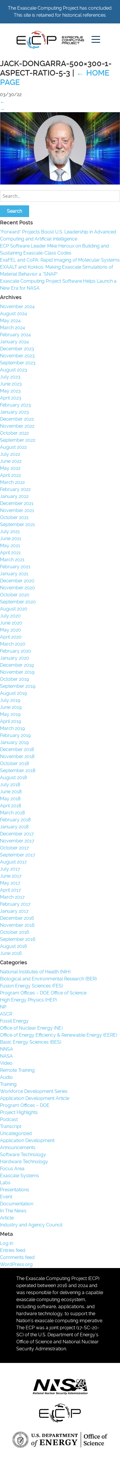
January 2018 (14, 827)
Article (7, 1218)
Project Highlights (19, 1112)
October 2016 (14, 932)
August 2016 (13, 946)
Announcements (18, 1147)
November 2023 (17, 356)
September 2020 (18, 602)
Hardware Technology (24, 1161)
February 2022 (15, 489)
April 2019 (10, 721)
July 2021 (10, 531)
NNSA (6, 1049)
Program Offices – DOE (25, 1105)
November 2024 (17, 306)
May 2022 (10, 468)
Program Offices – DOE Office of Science (43, 993)
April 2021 (10, 552)
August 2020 (13, 609)
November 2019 (17, 672)
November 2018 (17, 756)
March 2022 (12, 482)
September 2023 (18, 363)
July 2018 (10, 784)
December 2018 (17, 749)
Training (8, 1084)
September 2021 (17, 524)
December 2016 (17, 918)
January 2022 (14, 496)
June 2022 (11, 461)
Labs (5, 1182)
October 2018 (14, 763)
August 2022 (13, 447)
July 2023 (10, 377)
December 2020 (17, 580)
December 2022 (17, 419)
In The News (13, 1211)
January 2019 (14, 742)
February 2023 (15, 405)
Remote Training (17, 1070)
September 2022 (17, 440)
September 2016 (18, 939)
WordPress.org (16, 1264)
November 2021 (17, 510)
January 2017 (14, 911)
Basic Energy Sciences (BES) (30, 1042)
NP (3, 1007)
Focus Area (12, 1168)
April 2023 (10, 398)
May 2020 (10, 630)
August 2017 (13, 862)
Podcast (9, 1119)
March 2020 (12, 644)
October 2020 (14, 595)
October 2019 (14, 679)
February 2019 (15, 735)
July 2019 (10, 700)
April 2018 (10, 805)
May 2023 (10, 391)
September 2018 (17, 770)
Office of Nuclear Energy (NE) (31, 1028)
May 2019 (10, 714)
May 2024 (10, 320)
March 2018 (12, 812)
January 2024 (14, 341)
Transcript (10, 1126)
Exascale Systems (19, 1175)
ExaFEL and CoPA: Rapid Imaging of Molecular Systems (60, 260)
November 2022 (17, 426)
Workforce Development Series (34, 1091)
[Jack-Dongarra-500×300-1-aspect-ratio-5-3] (60, 183)
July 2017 (10, 869)
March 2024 (12, 327)
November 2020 (17, 588)
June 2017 (11, 876)
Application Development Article (34, 1098)
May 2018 (10, 798)
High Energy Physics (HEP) (28, 1000)
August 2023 (13, 370)
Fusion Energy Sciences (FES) (31, 986)
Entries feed (12, 1250)
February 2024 (15, 334)
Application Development (27, 1140)
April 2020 (11, 637)
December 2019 (17, 665)
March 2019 (12, 728)
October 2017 (14, 848)
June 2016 (11, 953)
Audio (6, 1077)
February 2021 (15, 566)
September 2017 (17, 855)
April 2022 (10, 475)
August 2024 (13, 313)
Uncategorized (16, 1133)
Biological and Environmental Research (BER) (48, 979)
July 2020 (10, 616)
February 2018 (15, 820)
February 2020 (15, 651)
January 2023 (14, 412)
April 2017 (10, 890)
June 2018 (11, 791)
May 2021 (10, 545)
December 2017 (17, 834)
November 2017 (17, 841)
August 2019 (13, 693)
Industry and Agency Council (31, 1225)
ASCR (6, 1014)
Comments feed (17, 1257)
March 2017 (12, 897)
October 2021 (14, 517)
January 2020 (14, 658)
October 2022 (14, 433)
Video (6, 1063)
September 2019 (17, 686)
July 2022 (10, 454)
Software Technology (23, 1154)
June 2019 (11, 707)
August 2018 (13, 777)
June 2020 (11, 623)
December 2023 (17, 349)
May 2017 (10, 883)
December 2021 (16, 503)
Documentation (16, 1204)
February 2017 (15, 904)
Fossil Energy (14, 1021)
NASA (6, 1056)
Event (6, 1196)
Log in (6, 1243)
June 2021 (10, 538)
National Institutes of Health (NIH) (35, 972)
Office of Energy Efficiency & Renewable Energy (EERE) (58, 1035)
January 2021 (14, 573)
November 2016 (17, 925)
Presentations (14, 1189)
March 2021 (12, 559)
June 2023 (11, 384)
